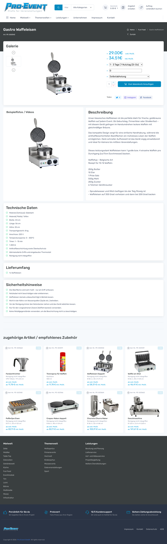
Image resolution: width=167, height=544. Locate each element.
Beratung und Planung (94, 448)
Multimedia (7, 490)
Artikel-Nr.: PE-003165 (14, 392)
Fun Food (142, 30)
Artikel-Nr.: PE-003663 (136, 392)
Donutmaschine (135, 418)
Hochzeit (48, 456)
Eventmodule (8, 475)
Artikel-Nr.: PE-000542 (95, 348)
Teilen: (109, 97)
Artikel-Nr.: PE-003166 (55, 392)
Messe (6, 494)
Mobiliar (6, 452)
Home (12, 17)
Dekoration (7, 460)
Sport (46, 471)
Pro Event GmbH (24, 540)
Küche (6, 467)
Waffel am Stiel (134, 374)
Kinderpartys (49, 460)
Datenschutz (151, 529)
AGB (162, 529)
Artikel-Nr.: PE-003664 (95, 392)
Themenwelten (42, 17)
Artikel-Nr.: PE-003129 (136, 348)
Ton (4, 479)
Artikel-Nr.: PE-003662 (14, 348)
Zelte (5, 448)
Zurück (133, 34)
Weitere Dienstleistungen (95, 464)
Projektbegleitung (92, 460)
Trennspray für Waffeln (57, 374)
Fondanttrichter (13, 374)
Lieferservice (90, 452)
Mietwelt (24, 17)
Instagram (131, 97)
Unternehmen (80, 17)
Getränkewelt (8, 464)
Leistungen (61, 17)
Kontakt (111, 17)
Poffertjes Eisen (13, 418)
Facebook (147, 97)
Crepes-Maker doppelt (56, 418)
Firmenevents (50, 452)
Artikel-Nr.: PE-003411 (55, 348)
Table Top (7, 456)
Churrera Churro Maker (97, 418)
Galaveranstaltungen (53, 467)
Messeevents (49, 464)
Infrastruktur (8, 498)
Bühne (6, 486)
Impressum (97, 17)
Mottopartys (49, 448)
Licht (5, 483)
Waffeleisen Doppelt (96, 374)
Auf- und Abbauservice (95, 456)
